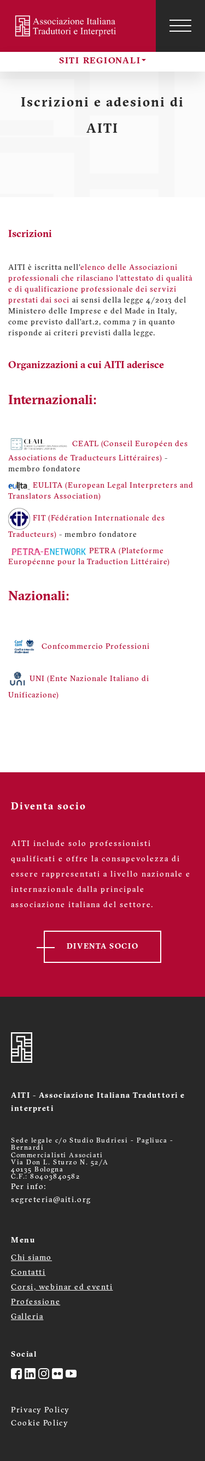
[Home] (67, 26)
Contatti (28, 1273)
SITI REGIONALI (100, 61)
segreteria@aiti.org (51, 1200)
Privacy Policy (40, 1410)
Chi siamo (31, 1258)
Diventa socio (102, 947)
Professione (35, 1302)
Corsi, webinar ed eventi (62, 1287)
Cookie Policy (39, 1423)
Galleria (27, 1317)
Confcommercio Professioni (96, 647)
